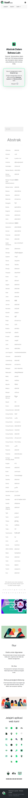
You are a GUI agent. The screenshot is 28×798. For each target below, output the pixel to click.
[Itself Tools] (14, 775)
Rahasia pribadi (17, 79)
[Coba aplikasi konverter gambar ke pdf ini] (14, 606)
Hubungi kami (16, 795)
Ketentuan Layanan (13, 790)
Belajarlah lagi (14, 73)
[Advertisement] (14, 24)
